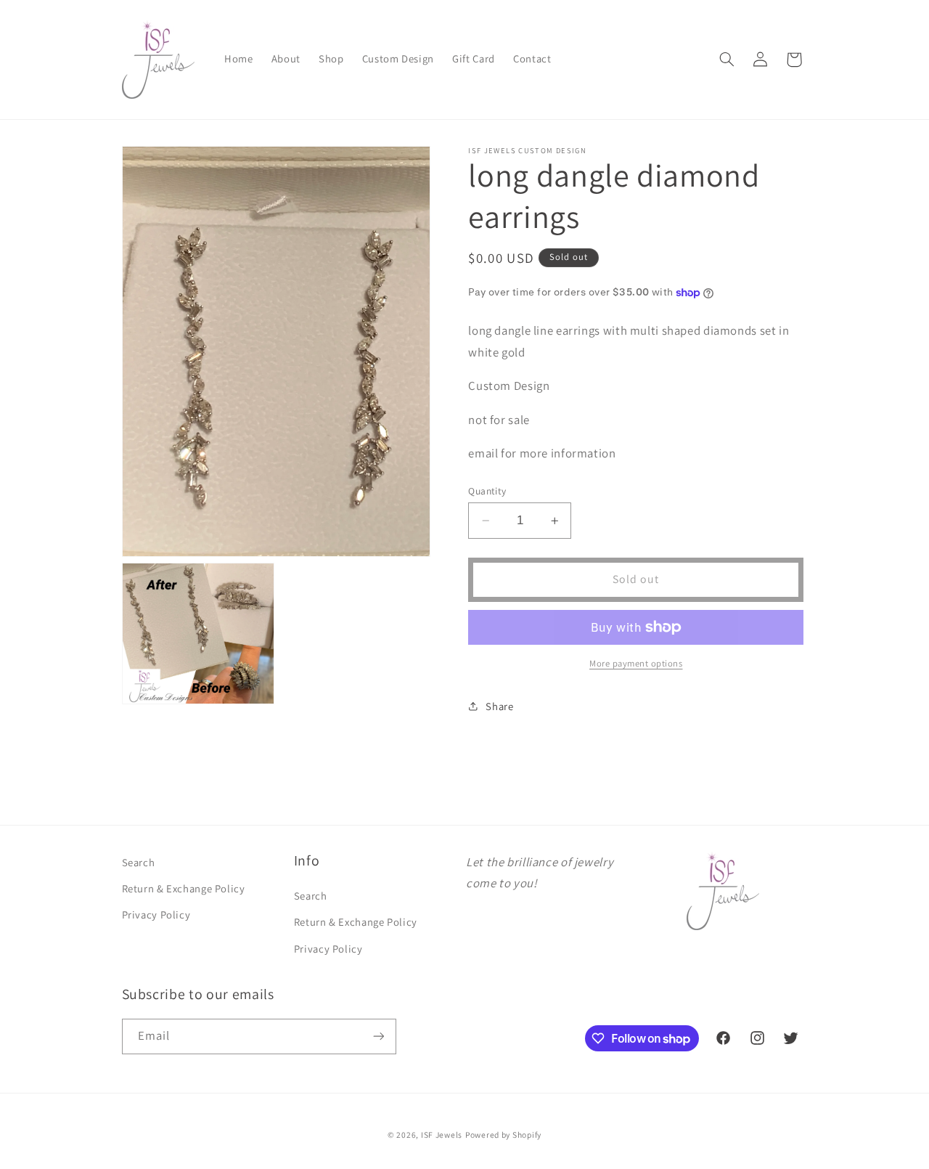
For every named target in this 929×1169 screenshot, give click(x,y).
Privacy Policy (156, 914)
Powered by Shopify (503, 1134)
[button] (726, 59)
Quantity (487, 490)
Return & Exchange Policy (183, 888)
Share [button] (499, 706)
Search (138, 862)
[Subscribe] (378, 1036)
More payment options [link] (636, 663)
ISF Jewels (441, 1134)
